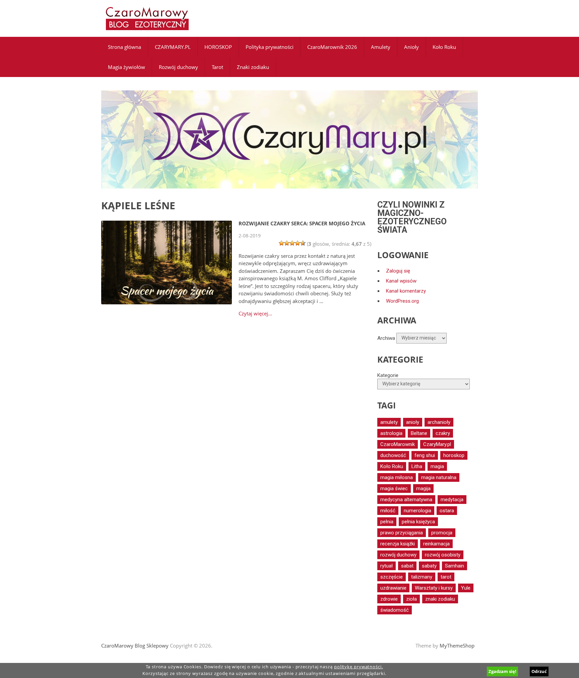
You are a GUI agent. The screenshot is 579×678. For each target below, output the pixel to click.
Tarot (217, 67)
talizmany (421, 577)
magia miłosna (396, 477)
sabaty (429, 566)
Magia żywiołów (126, 67)
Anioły (411, 47)
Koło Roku (444, 47)
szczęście (391, 577)
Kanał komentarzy (406, 291)
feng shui (424, 455)
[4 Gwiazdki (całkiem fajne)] (297, 243)
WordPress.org (402, 301)
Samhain (454, 566)
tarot (446, 577)
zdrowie (389, 599)
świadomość (394, 610)
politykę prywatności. (358, 667)
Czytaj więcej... (255, 313)
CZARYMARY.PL (173, 47)
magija (423, 488)
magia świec (394, 488)
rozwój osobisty (442, 555)
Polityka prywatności (270, 47)
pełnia (386, 522)
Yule (465, 588)
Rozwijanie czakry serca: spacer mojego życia (302, 223)
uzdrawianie (393, 588)
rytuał (386, 566)
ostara (447, 511)
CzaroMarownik (397, 444)
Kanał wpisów (401, 281)
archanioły (439, 422)
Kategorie (387, 375)
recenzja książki (397, 544)
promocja (441, 533)
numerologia (417, 511)
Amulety (380, 47)
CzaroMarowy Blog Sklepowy (135, 645)
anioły (412, 422)
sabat (407, 566)
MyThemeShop (457, 645)
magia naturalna (438, 477)
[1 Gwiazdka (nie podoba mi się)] (281, 243)
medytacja (452, 500)
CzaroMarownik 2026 (332, 47)
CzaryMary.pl (437, 444)
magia (437, 466)
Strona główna (124, 47)
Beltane (419, 433)
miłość (387, 511)
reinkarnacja (436, 544)
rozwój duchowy (398, 555)
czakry (443, 433)
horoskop (453, 455)
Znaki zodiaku (253, 67)
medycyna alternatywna (406, 500)
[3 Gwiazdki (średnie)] (292, 243)
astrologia (391, 433)
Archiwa (386, 338)
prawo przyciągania (401, 533)
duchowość (393, 455)
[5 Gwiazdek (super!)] (303, 243)
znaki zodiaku (440, 599)
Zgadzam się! (502, 671)
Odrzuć (539, 671)
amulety (389, 422)
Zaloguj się (398, 271)
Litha (416, 466)
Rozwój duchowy (178, 67)
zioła (411, 599)
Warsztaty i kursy (434, 588)
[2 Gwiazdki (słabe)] (287, 243)
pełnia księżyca (418, 522)
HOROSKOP (218, 47)
